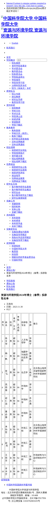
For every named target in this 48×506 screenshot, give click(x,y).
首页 (8, 57)
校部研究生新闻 (19, 170)
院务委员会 (17, 74)
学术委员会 (17, 68)
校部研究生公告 (19, 167)
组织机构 (16, 206)
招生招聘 (10, 147)
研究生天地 (11, 184)
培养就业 (10, 164)
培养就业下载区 (19, 181)
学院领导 (16, 80)
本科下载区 (17, 226)
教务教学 (10, 128)
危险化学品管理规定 (21, 237)
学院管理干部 (18, 82)
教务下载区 (17, 136)
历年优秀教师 (18, 142)
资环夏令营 (17, 156)
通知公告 (10, 270)
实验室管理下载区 (20, 240)
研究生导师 (17, 99)
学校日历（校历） (20, 133)
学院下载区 (17, 125)
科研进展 (16, 119)
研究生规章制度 (19, 198)
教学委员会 (17, 71)
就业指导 (16, 175)
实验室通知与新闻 (20, 232)
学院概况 (10, 60)
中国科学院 (17, 260)
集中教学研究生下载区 (22, 195)
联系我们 (10, 289)
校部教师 (16, 108)
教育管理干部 (18, 102)
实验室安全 (11, 229)
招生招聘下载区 (19, 161)
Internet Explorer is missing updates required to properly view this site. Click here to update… (26, 4)
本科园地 (10, 215)
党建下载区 (17, 212)
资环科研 (10, 105)
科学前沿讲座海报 (20, 139)
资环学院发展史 (19, 66)
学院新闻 (10, 281)
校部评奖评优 (18, 173)
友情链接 (10, 243)
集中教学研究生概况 (21, 189)
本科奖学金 (17, 223)
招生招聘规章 (18, 158)
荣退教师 (16, 122)
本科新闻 (16, 218)
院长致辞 (16, 63)
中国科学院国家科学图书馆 (19, 485)
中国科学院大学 (19, 249)
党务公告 (16, 209)
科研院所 (16, 246)
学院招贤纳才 (18, 153)
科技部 (15, 254)
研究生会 (16, 192)
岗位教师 (16, 97)
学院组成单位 (18, 77)
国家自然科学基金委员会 (23, 257)
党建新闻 (16, 204)
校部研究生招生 (19, 150)
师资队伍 (10, 91)
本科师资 (16, 220)
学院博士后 (17, 116)
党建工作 (10, 201)
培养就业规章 (18, 178)
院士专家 (16, 94)
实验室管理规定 (19, 234)
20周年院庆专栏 (19, 85)
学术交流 (16, 113)
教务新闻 (16, 130)
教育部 (15, 251)
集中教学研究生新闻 (21, 187)
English (15, 43)
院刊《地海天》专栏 (21, 88)
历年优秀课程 (18, 144)
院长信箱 (10, 286)
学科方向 (16, 111)
